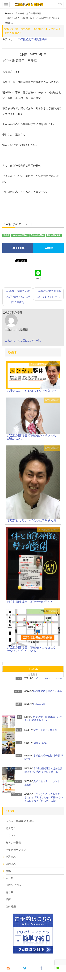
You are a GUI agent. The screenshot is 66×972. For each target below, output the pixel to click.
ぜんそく (11, 828)
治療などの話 (16, 794)
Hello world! (39, 704)
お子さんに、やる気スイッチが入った (31, 390)
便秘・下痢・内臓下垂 (45, 729)
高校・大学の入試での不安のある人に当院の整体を (18, 297)
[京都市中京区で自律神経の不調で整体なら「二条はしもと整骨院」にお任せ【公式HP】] (29, 4)
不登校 (6, 235)
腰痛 (8, 899)
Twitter (48, 247)
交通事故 (11, 856)
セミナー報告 (13, 842)
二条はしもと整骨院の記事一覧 (23, 340)
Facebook (18, 247)
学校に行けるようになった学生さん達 (31, 520)
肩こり (9, 892)
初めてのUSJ (40, 742)
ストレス (18, 781)
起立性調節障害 (38, 39)
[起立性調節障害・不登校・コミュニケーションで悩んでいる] (33, 627)
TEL (60, 4)
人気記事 (33, 669)
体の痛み (11, 863)
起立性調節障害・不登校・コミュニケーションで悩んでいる (31, 649)
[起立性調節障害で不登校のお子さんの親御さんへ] (33, 415)
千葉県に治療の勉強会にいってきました (48, 294)
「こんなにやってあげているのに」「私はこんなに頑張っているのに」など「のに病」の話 (43, 797)
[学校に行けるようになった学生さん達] (33, 482)
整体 (19, 717)
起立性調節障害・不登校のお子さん (30, 601)
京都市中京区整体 (20, 235)
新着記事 (33, 674)
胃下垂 (18, 730)
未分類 (18, 678)
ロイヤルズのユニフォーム (47, 678)
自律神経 (23, 39)
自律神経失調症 (37, 235)
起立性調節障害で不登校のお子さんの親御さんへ (31, 437)
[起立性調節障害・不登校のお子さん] (33, 563)
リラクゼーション (16, 849)
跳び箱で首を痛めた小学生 (47, 691)
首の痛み (18, 691)
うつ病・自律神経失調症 (20, 821)
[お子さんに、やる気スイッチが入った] (33, 375)
